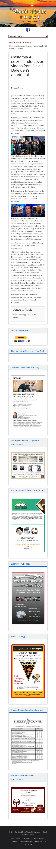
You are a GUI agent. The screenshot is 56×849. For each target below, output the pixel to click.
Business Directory (25, 842)
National (19, 42)
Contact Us (28, 844)
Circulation (28, 839)
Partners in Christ (40, 842)
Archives (13, 842)
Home (10, 42)
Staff (36, 839)
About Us (19, 839)
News (27, 42)
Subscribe (42, 839)
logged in (25, 315)
